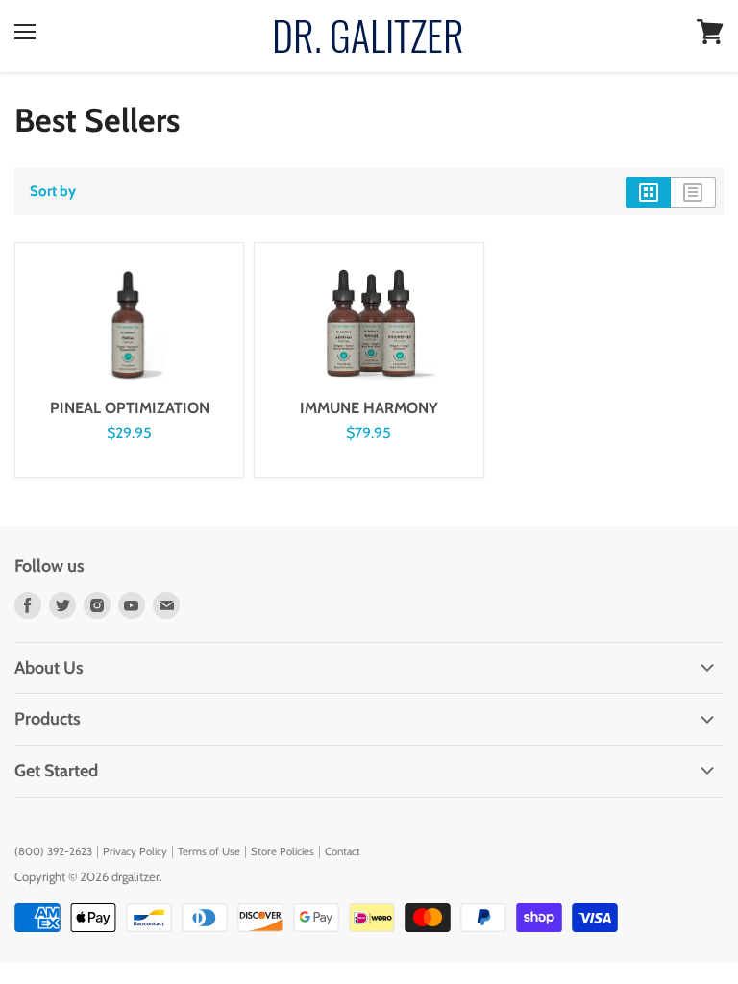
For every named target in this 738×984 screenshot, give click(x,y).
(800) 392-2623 (53, 851)
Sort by (53, 192)
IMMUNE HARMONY (369, 408)
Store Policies (282, 851)
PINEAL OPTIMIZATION (129, 408)
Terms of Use (209, 851)
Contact (342, 851)
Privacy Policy (135, 851)
